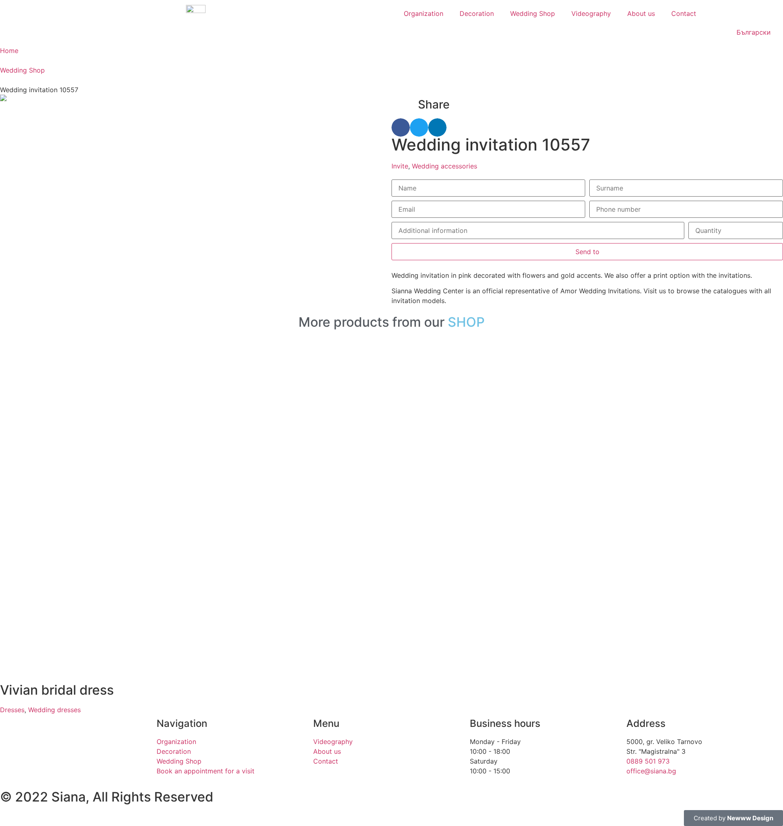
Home (9, 51)
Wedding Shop (532, 13)
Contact (683, 13)
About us (641, 13)
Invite (400, 166)
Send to (587, 252)
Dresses (12, 710)
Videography (591, 13)
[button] (401, 127)
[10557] (196, 98)
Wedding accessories (444, 166)
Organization (423, 13)
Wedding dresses (54, 710)
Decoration (477, 13)
